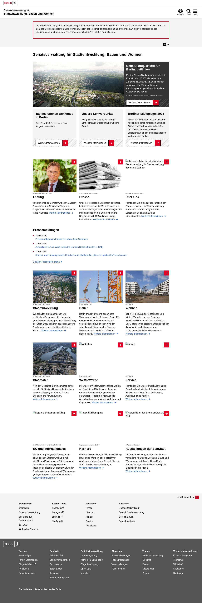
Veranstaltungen (119, 564)
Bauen (145, 564)
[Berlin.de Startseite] (10, 3)
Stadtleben (178, 569)
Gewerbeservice (27, 573)
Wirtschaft (178, 564)
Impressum (24, 508)
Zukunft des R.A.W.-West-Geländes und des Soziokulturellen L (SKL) (69, 247)
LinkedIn (56, 517)
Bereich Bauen (126, 517)
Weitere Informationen (139, 102)
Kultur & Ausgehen (182, 555)
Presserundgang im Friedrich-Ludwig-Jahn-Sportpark (61, 239)
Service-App (25, 555)
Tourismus (178, 560)
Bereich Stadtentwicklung (131, 512)
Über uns (90, 512)
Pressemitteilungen (121, 555)
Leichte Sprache (30, 529)
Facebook (57, 508)
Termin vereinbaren (28, 560)
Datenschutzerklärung (29, 512)
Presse (89, 508)
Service (89, 521)
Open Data (86, 569)
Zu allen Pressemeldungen (46, 262)
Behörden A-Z (56, 555)
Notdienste (24, 569)
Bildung (146, 573)
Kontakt (89, 517)
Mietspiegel (148, 569)
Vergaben (85, 573)
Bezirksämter (56, 564)
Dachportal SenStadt (129, 508)
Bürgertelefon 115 (27, 564)
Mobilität (146, 560)
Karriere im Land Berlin (92, 560)
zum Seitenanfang (186, 497)
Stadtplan (178, 573)
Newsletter (91, 526)
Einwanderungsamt (59, 577)
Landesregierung (89, 555)
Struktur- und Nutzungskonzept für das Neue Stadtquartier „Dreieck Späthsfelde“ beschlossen (81, 255)
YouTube (56, 521)
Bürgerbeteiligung (89, 564)
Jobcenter (54, 573)
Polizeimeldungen (120, 560)
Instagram (57, 512)
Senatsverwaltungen (60, 560)
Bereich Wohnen (127, 521)
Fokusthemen (118, 569)
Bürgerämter (56, 569)
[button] (166, 44)
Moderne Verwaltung (152, 555)
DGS (24, 525)
